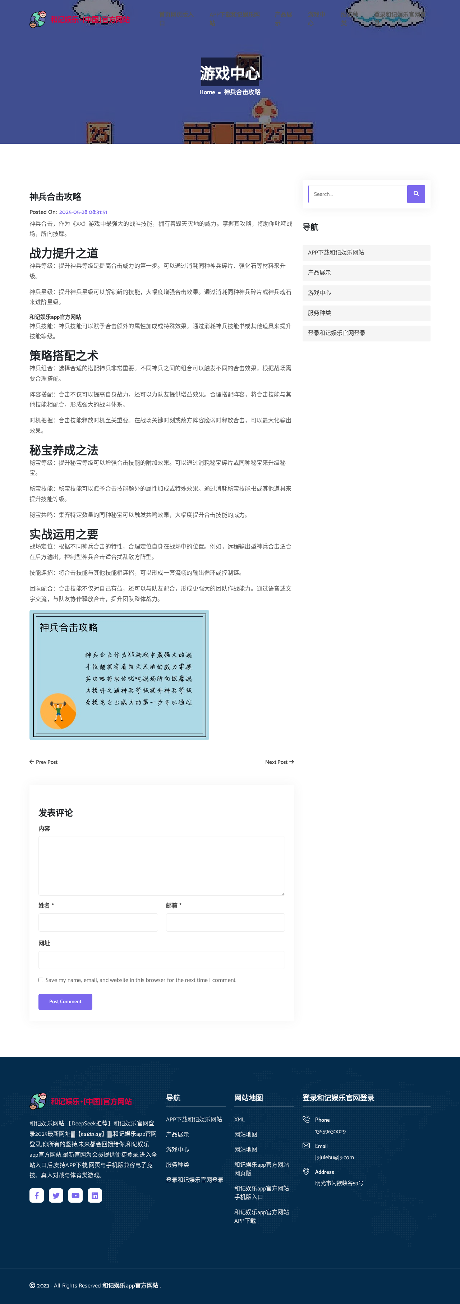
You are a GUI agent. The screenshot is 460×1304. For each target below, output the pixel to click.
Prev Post (46, 762)
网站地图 (245, 1135)
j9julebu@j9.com (334, 1157)
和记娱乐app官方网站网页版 (261, 1169)
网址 (44, 944)
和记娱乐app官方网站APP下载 (261, 1217)
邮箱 (173, 906)
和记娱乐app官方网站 (130, 1286)
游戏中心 (316, 19)
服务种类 (349, 19)
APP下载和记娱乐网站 (235, 19)
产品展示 (283, 19)
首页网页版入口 (176, 19)
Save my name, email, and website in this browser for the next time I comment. (141, 980)
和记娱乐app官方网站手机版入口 (261, 1193)
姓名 (46, 906)
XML (239, 1120)
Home (207, 92)
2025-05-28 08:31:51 (83, 212)
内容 (44, 829)
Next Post (277, 762)
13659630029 (330, 1132)
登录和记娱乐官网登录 (400, 19)
